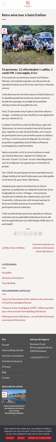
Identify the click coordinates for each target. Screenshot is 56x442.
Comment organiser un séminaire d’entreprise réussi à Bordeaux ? (43, 248)
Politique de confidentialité (39, 438)
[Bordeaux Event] (28, 4)
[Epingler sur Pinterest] (35, 233)
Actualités (7, 272)
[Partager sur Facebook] (20, 233)
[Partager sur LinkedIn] (40, 233)
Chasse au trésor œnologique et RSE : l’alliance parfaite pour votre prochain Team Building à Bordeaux (28, 309)
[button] (4, 4)
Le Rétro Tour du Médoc (13, 247)
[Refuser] (52, 434)
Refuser (21, 438)
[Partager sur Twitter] (25, 233)
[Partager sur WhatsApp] (15, 233)
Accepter (10, 438)
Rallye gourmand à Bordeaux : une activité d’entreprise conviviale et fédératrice (28, 318)
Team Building (8, 283)
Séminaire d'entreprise (13, 278)
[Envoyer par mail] (30, 233)
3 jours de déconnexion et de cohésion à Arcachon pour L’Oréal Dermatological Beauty (28, 301)
